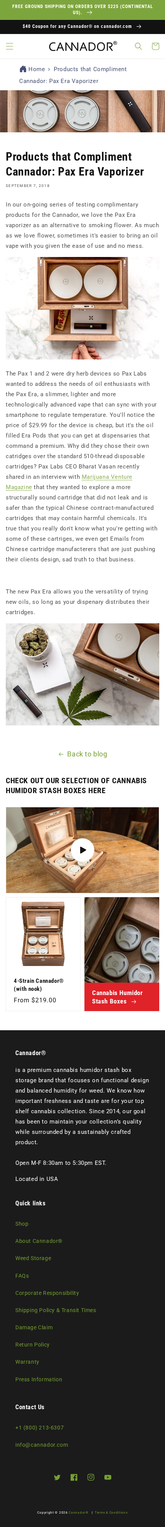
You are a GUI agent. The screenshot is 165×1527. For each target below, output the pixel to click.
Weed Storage (33, 1258)
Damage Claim (34, 1327)
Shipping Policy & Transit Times (55, 1310)
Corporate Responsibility (47, 1293)
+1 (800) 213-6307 (39, 1428)
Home (36, 69)
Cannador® (78, 1512)
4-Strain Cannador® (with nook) (39, 984)
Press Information (38, 1379)
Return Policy (32, 1345)
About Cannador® (39, 1241)
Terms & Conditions (111, 1512)
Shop (21, 1224)
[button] (9, 46)
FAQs (22, 1276)
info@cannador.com (41, 1445)
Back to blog (87, 754)
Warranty (27, 1362)
